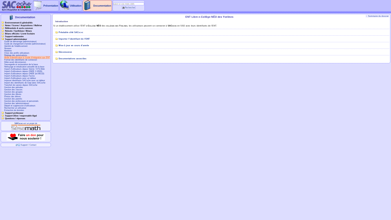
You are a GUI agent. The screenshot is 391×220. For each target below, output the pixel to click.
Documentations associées (72, 58)
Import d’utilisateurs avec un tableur (20, 78)
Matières (8, 51)
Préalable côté (71, 32)
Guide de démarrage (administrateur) (20, 41)
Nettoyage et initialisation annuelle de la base (24, 67)
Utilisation (76, 5)
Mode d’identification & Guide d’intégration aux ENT (27, 57)
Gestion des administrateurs (16, 103)
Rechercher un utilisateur (15, 108)
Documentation (102, 5)
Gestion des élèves (12, 94)
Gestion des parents (13, 99)
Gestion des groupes (13, 92)
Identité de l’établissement (15, 46)
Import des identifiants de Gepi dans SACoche (24, 83)
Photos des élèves (12, 96)
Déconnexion (65, 52)
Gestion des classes (13, 89)
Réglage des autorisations (15, 55)
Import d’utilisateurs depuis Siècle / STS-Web (24, 69)
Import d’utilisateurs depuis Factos (19, 76)
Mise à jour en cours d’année (74, 45)
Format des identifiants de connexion (20, 60)
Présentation (50, 5)
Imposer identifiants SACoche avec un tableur (24, 80)
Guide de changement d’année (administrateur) (25, 44)
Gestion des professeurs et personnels (21, 101)
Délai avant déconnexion (15, 62)
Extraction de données (14, 110)
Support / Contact (28, 145)
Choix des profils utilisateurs (16, 53)
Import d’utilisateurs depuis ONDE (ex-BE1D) (24, 73)
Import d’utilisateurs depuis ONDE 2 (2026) (23, 71)
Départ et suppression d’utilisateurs (19, 106)
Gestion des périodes (13, 87)
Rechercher (130, 7)
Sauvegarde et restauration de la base (21, 64)
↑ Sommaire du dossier (377, 16)
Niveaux (7, 48)
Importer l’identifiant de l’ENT (74, 39)
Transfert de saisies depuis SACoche (20, 85)
